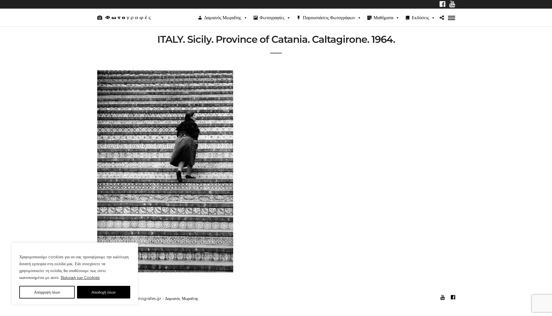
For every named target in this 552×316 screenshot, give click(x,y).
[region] (75, 274)
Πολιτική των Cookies (80, 277)
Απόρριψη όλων (47, 292)
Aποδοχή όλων (103, 292)
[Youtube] (452, 4)
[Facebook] (442, 4)
